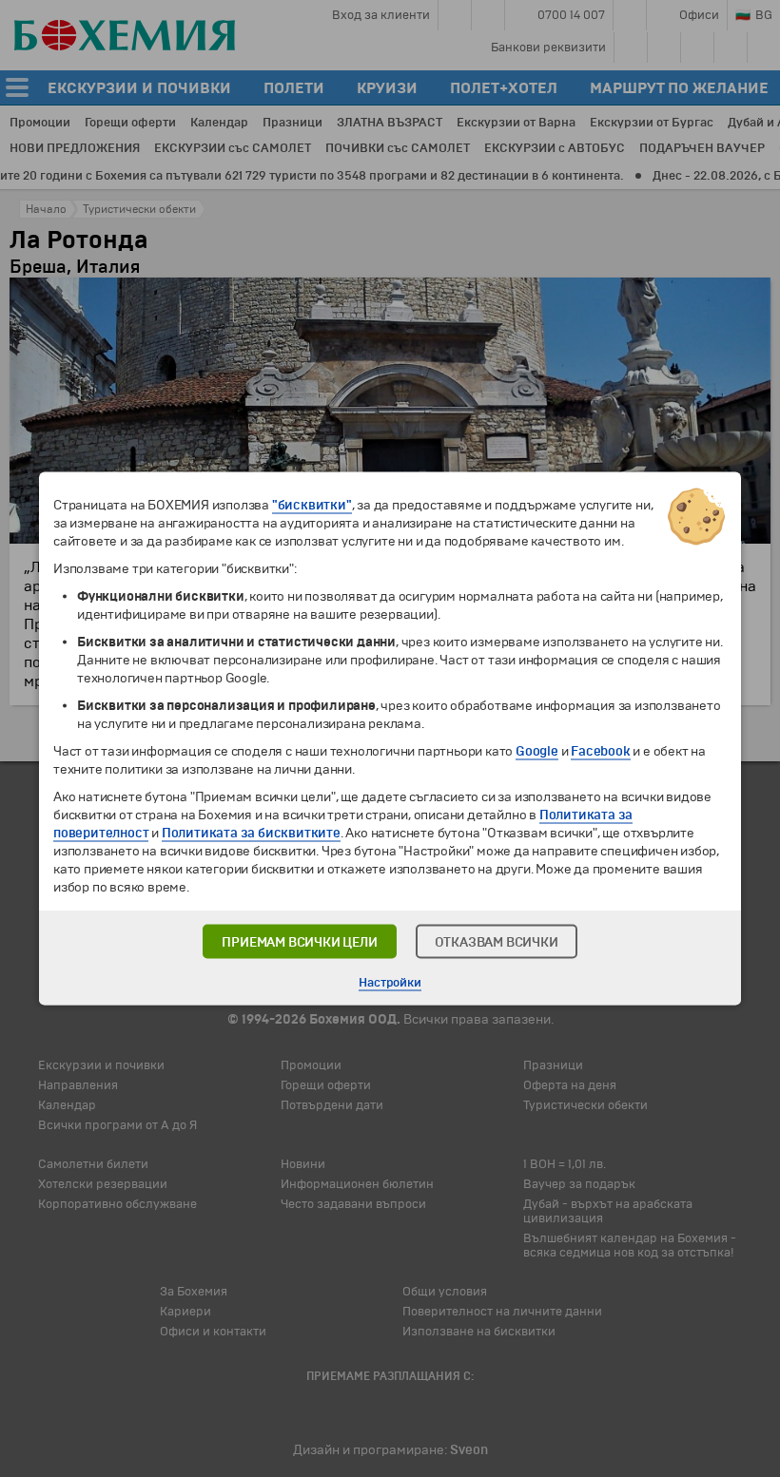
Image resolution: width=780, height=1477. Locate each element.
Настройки (389, 982)
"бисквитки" (312, 505)
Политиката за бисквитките (251, 833)
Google (537, 751)
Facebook (600, 751)
